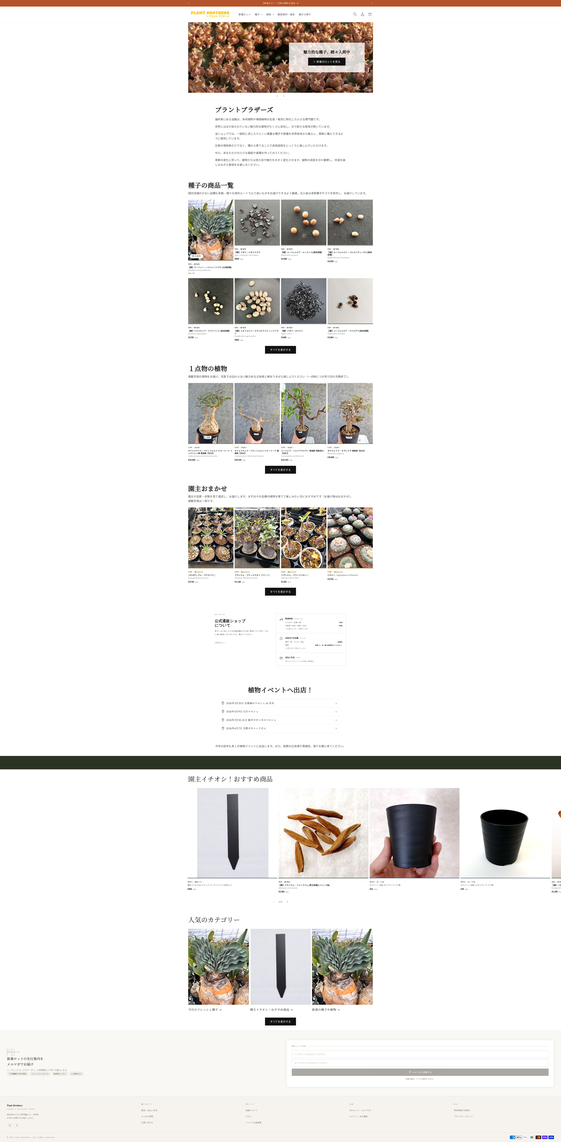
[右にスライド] (287, 901)
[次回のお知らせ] (372, 3)
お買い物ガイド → (220, 642)
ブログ (248, 1116)
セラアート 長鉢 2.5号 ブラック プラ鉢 (477, 885)
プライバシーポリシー (464, 1116)
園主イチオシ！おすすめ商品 (269, 1009)
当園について (251, 1110)
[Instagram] (9, 1125)
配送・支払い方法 (149, 1110)
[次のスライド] (283, 96)
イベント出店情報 (253, 1122)
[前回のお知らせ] (189, 3)
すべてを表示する (280, 349)
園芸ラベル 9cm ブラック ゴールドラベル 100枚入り (210, 885)
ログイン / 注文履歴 (359, 1116)
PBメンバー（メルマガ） (361, 1110)
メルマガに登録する (422, 1072)
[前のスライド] (277, 96)
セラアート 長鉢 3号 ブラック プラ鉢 (385, 885)
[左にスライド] (273, 901)
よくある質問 (147, 1116)
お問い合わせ (147, 1122)
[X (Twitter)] (16, 1125)
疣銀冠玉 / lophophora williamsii (343, 575)
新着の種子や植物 (324, 1009)
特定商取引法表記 (462, 1110)
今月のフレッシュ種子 (203, 1009)
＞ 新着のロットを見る (326, 61)
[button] (258, 14)
